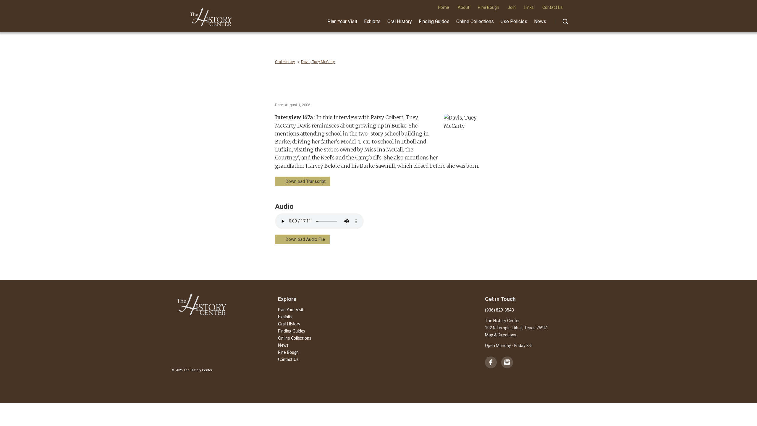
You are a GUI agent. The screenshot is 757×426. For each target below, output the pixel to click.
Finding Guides (434, 21)
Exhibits (372, 21)
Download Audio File (305, 239)
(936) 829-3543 (499, 310)
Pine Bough (288, 353)
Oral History (399, 21)
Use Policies (514, 21)
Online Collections (475, 21)
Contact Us (288, 360)
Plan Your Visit (342, 21)
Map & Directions (500, 335)
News (540, 21)
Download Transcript (306, 181)
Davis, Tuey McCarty (318, 61)
